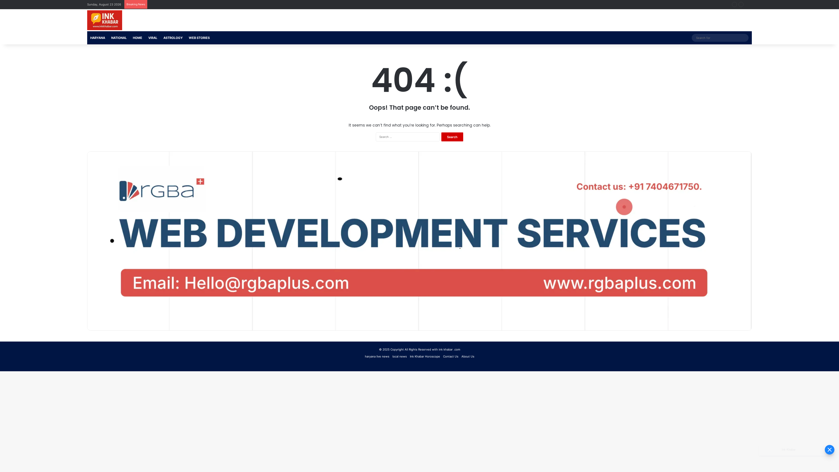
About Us (467, 356)
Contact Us (450, 356)
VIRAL (152, 38)
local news (399, 356)
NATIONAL (119, 38)
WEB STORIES (199, 38)
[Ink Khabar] (104, 20)
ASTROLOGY (173, 38)
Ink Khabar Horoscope (425, 356)
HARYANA (97, 38)
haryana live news (377, 356)
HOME (137, 38)
